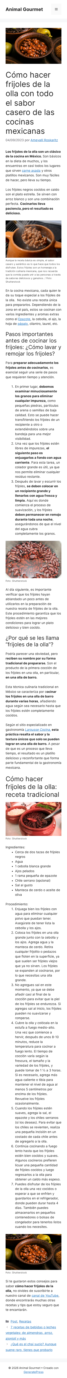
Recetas (25, 1321)
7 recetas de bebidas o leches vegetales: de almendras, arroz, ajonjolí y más (31, 1332)
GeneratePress (34, 1372)
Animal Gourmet (24, 9)
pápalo (23, 324)
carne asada (31, 170)
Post (14, 1321)
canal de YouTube (45, 1295)
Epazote (24, 319)
